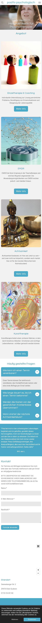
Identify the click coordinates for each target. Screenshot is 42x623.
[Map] (21, 560)
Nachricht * (5, 510)
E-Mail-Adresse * (7, 499)
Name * (4, 488)
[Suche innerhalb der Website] (2, 2)
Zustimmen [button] (32, 619)
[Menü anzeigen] (39, 2)
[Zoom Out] (38, 573)
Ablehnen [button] (15, 619)
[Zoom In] (38, 570)
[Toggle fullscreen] (38, 546)
